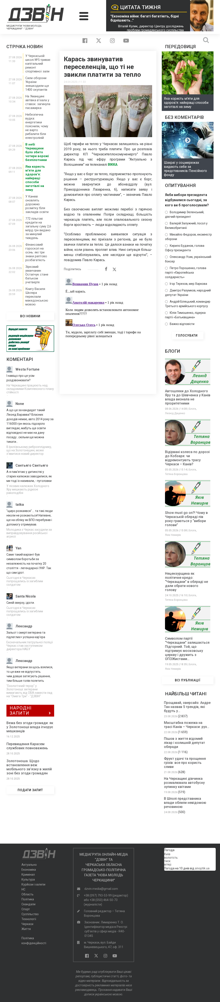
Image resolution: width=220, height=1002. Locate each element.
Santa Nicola (25, 596)
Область (27, 894)
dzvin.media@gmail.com (101, 888)
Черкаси (27, 924)
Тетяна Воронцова (176, 474)
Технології (28, 919)
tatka (19, 505)
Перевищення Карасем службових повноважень (27, 746)
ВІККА (113, 164)
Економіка (28, 869)
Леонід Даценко (175, 413)
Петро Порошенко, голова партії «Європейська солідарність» (185, 272)
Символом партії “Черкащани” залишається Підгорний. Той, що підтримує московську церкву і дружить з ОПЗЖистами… (187, 648)
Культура (28, 879)
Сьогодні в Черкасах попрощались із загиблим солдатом (24, 581)
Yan (18, 548)
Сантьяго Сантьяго (31, 465)
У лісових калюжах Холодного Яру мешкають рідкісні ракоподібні (27, 489)
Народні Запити (21, 710)
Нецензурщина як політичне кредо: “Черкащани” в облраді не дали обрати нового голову (186, 581)
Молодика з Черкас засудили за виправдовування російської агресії (29, 533)
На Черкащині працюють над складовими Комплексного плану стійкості (30, 389)
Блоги (192, 408)
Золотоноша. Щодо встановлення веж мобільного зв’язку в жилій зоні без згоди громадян (29, 767)
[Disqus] (108, 330)
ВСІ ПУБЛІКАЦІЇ (187, 680)
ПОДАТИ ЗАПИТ (30, 790)
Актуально (29, 864)
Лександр (23, 626)
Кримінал (28, 874)
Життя (26, 929)
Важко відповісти (182, 324)
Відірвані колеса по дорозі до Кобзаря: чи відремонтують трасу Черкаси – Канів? (187, 458)
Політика (27, 899)
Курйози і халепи (33, 884)
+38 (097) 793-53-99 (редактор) (106, 895)
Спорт (25, 909)
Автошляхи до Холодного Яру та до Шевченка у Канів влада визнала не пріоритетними (187, 397)
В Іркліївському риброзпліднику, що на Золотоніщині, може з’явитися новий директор (29, 450)
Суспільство (30, 914)
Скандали (28, 904)
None (19, 404)
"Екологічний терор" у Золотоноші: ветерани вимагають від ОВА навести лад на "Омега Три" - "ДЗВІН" (29, 691)
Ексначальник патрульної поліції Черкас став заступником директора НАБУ (29, 645)
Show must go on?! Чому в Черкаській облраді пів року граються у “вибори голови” (186, 519)
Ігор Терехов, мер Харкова (188, 283)
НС (23, 889)
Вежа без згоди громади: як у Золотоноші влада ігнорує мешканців (29, 727)
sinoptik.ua (202, 868)
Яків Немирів (173, 534)
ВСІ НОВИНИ (30, 316)
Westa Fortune (27, 369)
